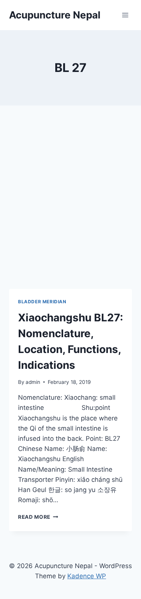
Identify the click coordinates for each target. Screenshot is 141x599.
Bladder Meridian (42, 301)
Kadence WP (86, 576)
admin (33, 382)
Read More (38, 517)
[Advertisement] (70, 206)
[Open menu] (125, 15)
